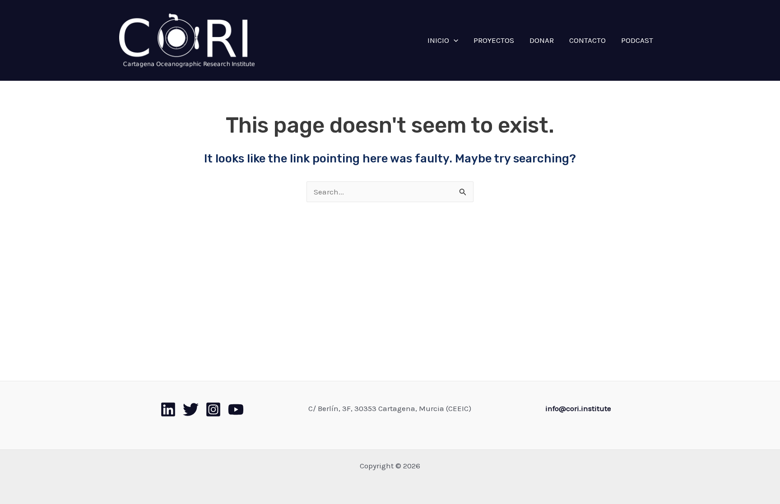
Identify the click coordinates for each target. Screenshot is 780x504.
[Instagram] (213, 409)
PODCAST (637, 40)
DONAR (541, 40)
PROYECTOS (494, 40)
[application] (453, 40)
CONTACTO (587, 40)
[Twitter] (191, 409)
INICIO (438, 40)
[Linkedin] (168, 409)
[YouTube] (236, 409)
